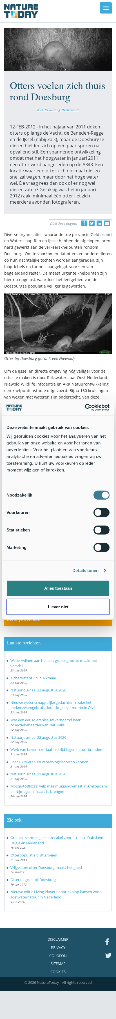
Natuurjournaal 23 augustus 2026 (38, 690)
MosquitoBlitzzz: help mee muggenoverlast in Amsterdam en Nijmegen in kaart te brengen (58, 789)
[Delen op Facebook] (84, 223)
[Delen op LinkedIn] (99, 223)
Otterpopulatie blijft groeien (33, 855)
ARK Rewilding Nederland (58, 110)
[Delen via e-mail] (107, 223)
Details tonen (85, 570)
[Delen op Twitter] (92, 223)
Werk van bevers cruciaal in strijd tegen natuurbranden (56, 749)
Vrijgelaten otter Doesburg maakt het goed (46, 867)
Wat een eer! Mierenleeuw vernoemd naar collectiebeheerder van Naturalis (45, 722)
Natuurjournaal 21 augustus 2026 (38, 774)
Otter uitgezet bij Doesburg (33, 879)
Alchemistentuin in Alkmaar (33, 677)
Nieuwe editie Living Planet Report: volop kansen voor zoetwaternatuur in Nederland (55, 894)
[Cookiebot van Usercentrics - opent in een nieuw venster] (85, 407)
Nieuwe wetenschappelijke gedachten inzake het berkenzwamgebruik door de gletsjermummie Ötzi (52, 705)
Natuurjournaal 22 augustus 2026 (38, 737)
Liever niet (58, 606)
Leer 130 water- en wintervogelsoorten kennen (49, 761)
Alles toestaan (58, 588)
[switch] (101, 512)
